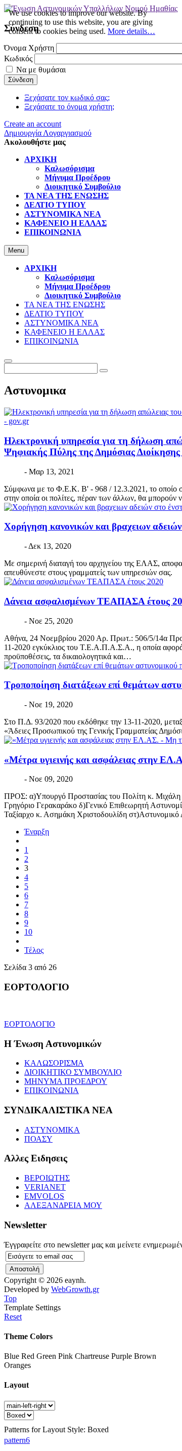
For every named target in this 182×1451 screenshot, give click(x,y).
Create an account (32, 123)
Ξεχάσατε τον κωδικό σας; (67, 97)
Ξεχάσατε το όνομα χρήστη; (69, 106)
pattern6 (17, 1440)
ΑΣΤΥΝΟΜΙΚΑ (52, 1129)
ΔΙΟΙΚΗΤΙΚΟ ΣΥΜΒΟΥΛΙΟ (73, 1072)
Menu (16, 250)
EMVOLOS (44, 1196)
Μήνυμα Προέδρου (77, 286)
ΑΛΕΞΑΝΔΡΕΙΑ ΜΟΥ (63, 1205)
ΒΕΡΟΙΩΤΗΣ (47, 1178)
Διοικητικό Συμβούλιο (82, 295)
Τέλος (33, 950)
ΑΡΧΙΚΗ (40, 268)
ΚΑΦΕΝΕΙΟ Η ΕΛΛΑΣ (64, 332)
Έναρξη (36, 831)
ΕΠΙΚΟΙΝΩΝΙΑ (51, 341)
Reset (13, 1316)
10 (28, 932)
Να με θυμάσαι (41, 69)
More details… (131, 31)
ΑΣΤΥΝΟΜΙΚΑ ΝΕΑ (61, 322)
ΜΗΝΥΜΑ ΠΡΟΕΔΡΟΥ (65, 1081)
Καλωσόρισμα (69, 277)
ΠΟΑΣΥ (38, 1139)
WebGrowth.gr (75, 1289)
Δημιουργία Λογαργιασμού (48, 133)
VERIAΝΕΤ (45, 1187)
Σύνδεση (20, 80)
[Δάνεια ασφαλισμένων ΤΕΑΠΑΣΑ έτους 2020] (83, 581)
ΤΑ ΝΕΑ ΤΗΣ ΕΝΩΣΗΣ (64, 304)
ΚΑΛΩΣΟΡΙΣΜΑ (54, 1063)
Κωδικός (18, 58)
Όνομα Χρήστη (29, 48)
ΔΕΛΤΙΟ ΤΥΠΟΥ (54, 313)
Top (10, 1298)
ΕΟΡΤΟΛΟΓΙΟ (29, 1024)
